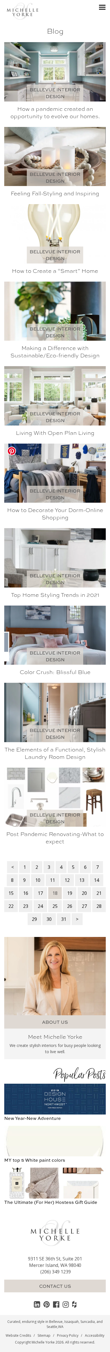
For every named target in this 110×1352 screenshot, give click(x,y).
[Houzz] (74, 1304)
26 (69, 906)
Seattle (52, 1326)
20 (84, 893)
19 (69, 893)
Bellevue (56, 1321)
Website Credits (18, 1335)
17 (40, 893)
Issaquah (71, 1321)
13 (81, 880)
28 (99, 906)
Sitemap (44, 1335)
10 (37, 880)
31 (63, 919)
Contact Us (55, 1286)
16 (25, 893)
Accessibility (94, 1335)
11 (52, 880)
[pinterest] (46, 1304)
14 (96, 880)
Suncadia (87, 1321)
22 (11, 906)
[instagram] (66, 1304)
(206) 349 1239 (55, 1272)
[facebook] (56, 1304)
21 (99, 893)
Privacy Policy (67, 1335)
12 (67, 880)
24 (40, 906)
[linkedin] (37, 1304)
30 (49, 919)
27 (84, 906)
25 (55, 906)
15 (11, 893)
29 (34, 919)
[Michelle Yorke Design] (22, 10)
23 (25, 906)
